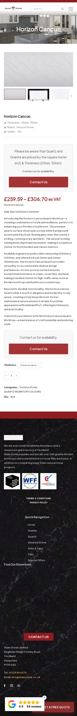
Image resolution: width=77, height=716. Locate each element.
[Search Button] (62, 9)
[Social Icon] (4, 685)
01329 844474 (18, 672)
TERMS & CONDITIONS (38, 498)
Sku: (6, 396)
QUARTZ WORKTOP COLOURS (22, 391)
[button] (24, 704)
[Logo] (13, 8)
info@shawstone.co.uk (25, 677)
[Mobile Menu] (71, 8)
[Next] (71, 96)
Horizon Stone (28, 387)
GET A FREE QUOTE (56, 707)
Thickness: (10, 365)
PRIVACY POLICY (38, 502)
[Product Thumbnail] (38, 69)
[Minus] (6, 376)
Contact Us (39, 182)
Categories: (11, 387)
